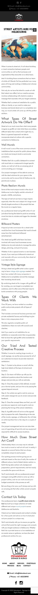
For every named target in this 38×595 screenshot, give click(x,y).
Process (10, 566)
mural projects (21, 506)
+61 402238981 (22, 9)
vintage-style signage (17, 271)
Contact (27, 566)
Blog (19, 566)
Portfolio (31, 563)
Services (20, 563)
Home (4, 563)
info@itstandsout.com (22, 6)
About (12, 563)
